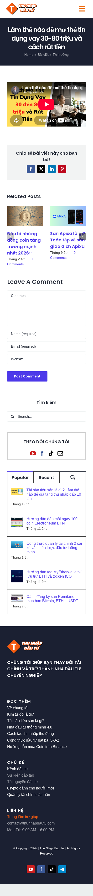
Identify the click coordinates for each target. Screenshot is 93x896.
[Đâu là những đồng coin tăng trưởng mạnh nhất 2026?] (25, 216)
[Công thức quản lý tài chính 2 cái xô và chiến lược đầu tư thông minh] (17, 545)
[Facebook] (42, 453)
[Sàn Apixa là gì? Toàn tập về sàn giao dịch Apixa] (68, 216)
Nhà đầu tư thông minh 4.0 (29, 727)
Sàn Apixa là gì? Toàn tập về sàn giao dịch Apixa (67, 239)
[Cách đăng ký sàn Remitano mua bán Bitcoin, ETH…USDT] (17, 598)
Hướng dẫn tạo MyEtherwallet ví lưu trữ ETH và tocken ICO (53, 574)
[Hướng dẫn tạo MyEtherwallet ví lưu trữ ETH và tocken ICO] (17, 573)
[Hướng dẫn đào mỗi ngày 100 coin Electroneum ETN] (17, 520)
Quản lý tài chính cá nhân (28, 795)
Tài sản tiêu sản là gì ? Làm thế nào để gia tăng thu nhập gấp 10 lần (53, 494)
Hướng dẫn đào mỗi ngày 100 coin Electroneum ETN (52, 521)
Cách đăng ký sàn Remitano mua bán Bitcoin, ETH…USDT (52, 599)
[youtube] (31, 869)
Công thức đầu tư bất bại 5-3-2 (33, 740)
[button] (10, 236)
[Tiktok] (51, 453)
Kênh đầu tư (17, 769)
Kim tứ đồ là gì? (20, 714)
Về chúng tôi (17, 708)
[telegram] (62, 869)
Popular (20, 477)
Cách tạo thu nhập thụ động (30, 734)
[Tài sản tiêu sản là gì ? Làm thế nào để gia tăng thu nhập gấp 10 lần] (17, 491)
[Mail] (60, 453)
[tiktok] (52, 869)
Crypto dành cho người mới (30, 788)
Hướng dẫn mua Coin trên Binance (37, 747)
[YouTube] (33, 453)
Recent (46, 477)
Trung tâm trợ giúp (22, 817)
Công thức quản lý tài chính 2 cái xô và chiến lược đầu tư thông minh (54, 547)
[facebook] (41, 869)
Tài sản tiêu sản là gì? (25, 721)
